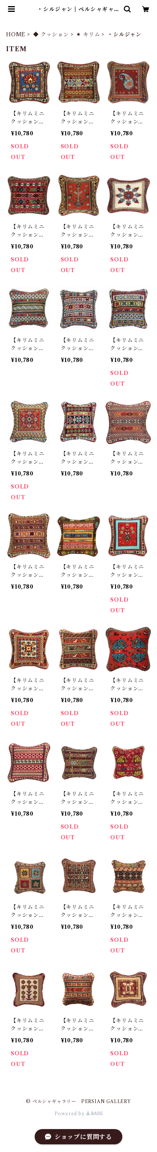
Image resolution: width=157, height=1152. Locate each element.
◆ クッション (51, 34)
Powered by (70, 1113)
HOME (16, 34)
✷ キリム (88, 34)
